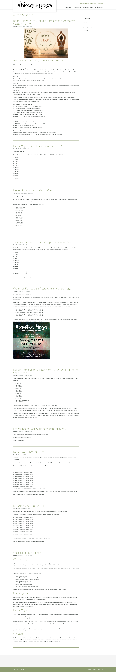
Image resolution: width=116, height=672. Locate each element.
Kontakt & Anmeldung (89, 7)
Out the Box (21, 669)
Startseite (68, 7)
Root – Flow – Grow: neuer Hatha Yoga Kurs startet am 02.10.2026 (44, 22)
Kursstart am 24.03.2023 (28, 506)
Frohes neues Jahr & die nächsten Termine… (39, 428)
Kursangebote (77, 7)
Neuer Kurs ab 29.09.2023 (29, 452)
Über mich (100, 7)
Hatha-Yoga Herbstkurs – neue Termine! (37, 146)
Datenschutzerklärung (97, 669)
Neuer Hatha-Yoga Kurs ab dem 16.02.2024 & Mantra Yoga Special (45, 371)
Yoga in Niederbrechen (27, 552)
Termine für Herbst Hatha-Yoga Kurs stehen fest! (43, 242)
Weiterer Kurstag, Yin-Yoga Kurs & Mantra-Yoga (42, 288)
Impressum (88, 669)
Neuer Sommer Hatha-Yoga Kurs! (33, 190)
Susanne (30, 26)
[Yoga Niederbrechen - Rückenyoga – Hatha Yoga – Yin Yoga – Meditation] (34, 6)
